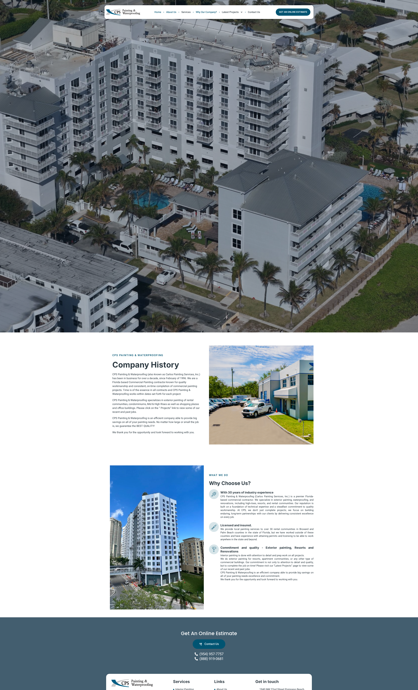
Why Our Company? (206, 12)
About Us (171, 12)
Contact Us (254, 12)
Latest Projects (230, 12)
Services (186, 12)
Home (157, 12)
